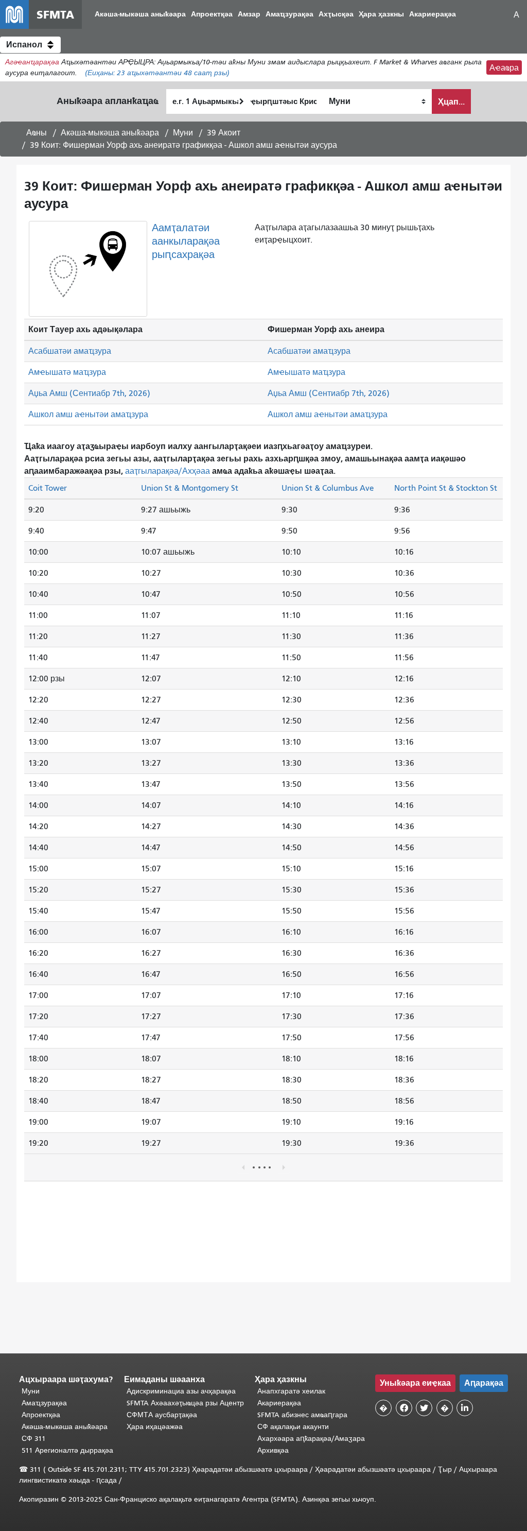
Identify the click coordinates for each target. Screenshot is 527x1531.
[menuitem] (140, 14)
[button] (30, 45)
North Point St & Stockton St (445, 488)
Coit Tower (47, 488)
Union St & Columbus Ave (328, 488)
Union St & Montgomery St (189, 488)
